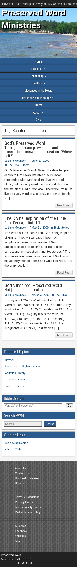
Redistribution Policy (27, 512)
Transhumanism (15, 379)
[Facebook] (19, 563)
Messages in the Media (38, 90)
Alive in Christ (13, 449)
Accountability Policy (28, 507)
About (36, 112)
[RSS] (31, 563)
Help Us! (20, 483)
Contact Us (22, 473)
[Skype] (27, 563)
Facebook (21, 531)
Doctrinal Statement (27, 478)
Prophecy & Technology (36, 98)
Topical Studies (14, 386)
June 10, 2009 (40, 160)
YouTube (20, 536)
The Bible (36, 83)
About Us (21, 468)
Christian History (15, 373)
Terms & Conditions (27, 497)
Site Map (20, 525)
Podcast (36, 69)
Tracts (38, 105)
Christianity (36, 76)
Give (38, 119)
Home (38, 61)
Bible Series (61, 227)
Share (18, 541)
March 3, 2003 (40, 295)
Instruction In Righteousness (22, 366)
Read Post (63, 205)
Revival (9, 359)
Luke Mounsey (17, 160)
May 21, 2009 (40, 227)
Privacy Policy (24, 502)
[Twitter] (23, 563)
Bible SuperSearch (16, 442)
